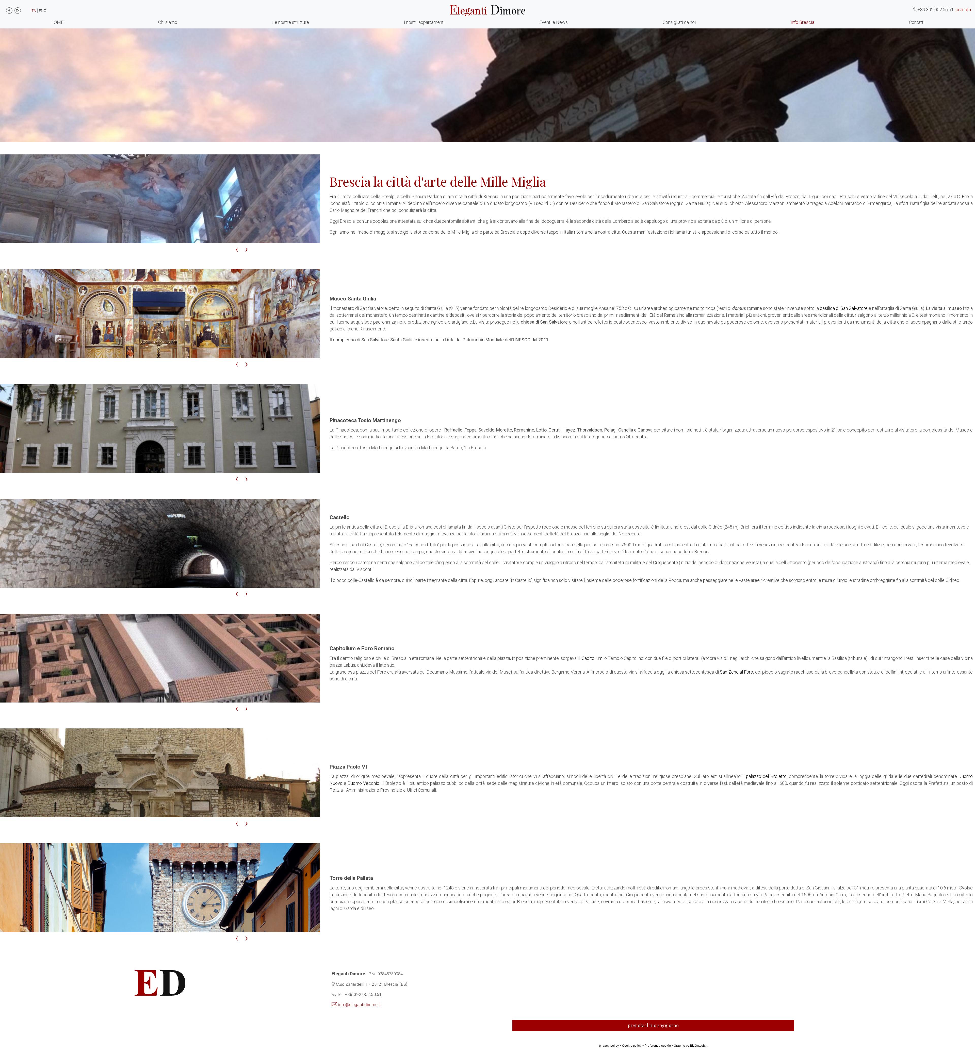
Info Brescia (802, 22)
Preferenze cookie (658, 1045)
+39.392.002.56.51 (935, 9)
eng (42, 10)
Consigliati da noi (679, 22)
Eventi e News (553, 22)
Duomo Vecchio (363, 783)
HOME (57, 22)
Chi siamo (167, 22)
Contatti (916, 22)
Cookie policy (632, 1045)
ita (33, 10)
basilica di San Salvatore (844, 308)
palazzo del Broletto (766, 776)
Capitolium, (592, 658)
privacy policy (609, 1045)
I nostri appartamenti (424, 22)
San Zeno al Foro (736, 672)
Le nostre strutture (290, 22)
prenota (963, 9)
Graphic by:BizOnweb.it (690, 1045)
